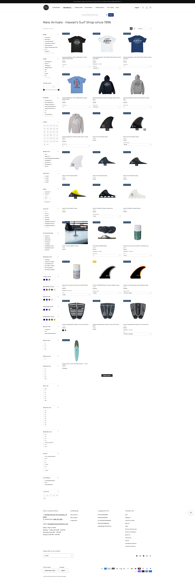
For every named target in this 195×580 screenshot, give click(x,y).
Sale (126, 514)
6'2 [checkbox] (47, 131)
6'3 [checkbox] (50, 131)
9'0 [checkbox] (44, 141)
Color (124, 332)
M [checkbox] (47, 495)
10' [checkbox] (47, 144)
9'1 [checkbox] (47, 141)
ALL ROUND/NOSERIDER (104, 520)
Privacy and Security (131, 529)
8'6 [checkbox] (57, 138)
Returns (127, 523)
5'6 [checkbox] (53, 125)
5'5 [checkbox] (50, 125)
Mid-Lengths (73, 517)
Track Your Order (130, 520)
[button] (56, 7)
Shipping (127, 517)
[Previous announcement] (43, 1)
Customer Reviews (130, 546)
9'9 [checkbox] (44, 144)
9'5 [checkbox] (53, 141)
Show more (107, 375)
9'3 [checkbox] (50, 141)
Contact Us (128, 537)
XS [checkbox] (57, 495)
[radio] (63, 330)
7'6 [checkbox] (47, 138)
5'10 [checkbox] (51, 128)
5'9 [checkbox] (47, 128)
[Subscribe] (71, 556)
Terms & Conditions (130, 532)
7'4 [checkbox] (44, 138)
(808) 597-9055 (57, 519)
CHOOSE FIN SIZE (126, 142)
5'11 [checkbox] (54, 128)
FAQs (126, 526)
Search (111, 14)
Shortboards (74, 514)
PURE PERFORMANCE (103, 523)
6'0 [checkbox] (57, 128)
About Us (127, 535)
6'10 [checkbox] (51, 135)
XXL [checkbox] (44, 498)
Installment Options (131, 543)
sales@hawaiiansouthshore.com (57, 524)
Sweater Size (95, 105)
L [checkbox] (44, 495)
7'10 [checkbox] (51, 138)
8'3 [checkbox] (53, 138)
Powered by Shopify (61, 576)
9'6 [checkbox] (57, 141)
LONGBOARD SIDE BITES (104, 526)
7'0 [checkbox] (53, 135)
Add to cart (76, 54)
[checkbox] (44, 280)
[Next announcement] (151, 1)
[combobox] (94, 15)
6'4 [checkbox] (53, 131)
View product (107, 54)
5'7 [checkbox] (57, 125)
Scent (124, 253)
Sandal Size (95, 253)
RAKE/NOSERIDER (102, 517)
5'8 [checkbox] (44, 128)
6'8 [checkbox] (44, 135)
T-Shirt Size (64, 64)
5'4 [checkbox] (47, 125)
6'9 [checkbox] (47, 135)
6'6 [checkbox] (57, 131)
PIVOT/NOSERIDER (103, 514)
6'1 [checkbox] (44, 131)
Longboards (73, 520)
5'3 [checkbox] (44, 125)
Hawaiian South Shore (52, 576)
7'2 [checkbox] (57, 135)
